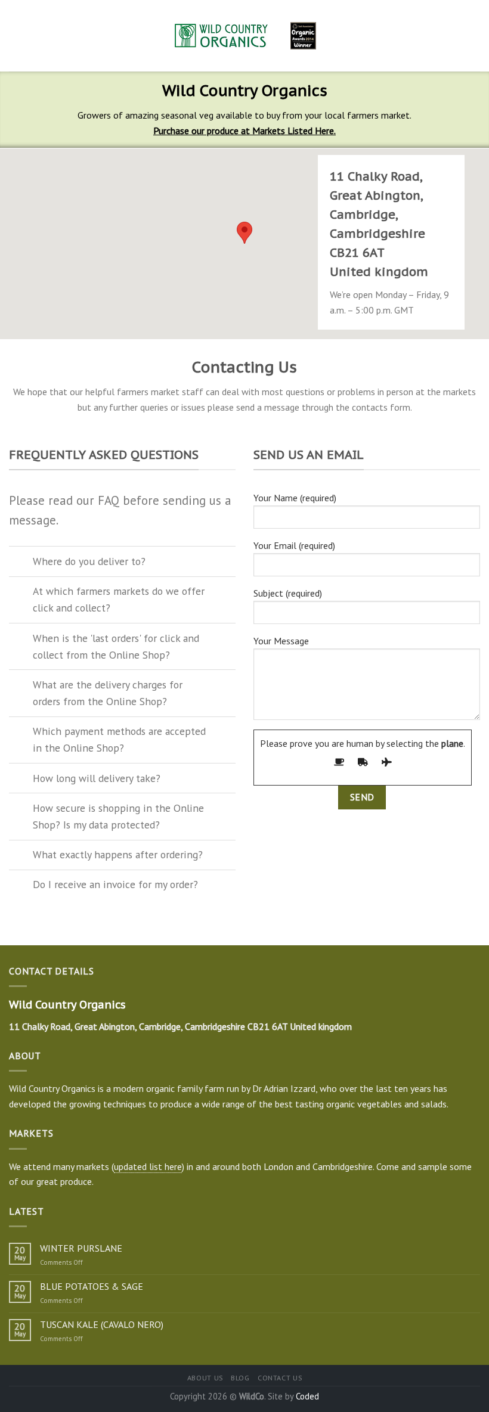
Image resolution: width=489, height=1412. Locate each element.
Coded (307, 1396)
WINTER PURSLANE (81, 1248)
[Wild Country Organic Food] (245, 35)
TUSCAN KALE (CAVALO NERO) (101, 1324)
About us (205, 1377)
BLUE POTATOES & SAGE (91, 1286)
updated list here (148, 1166)
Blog (240, 1377)
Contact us (280, 1377)
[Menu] (16, 35)
